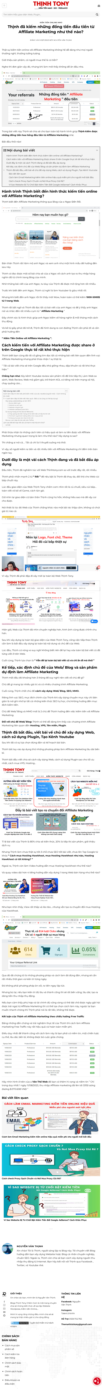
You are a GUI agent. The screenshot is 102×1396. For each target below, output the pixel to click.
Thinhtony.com (55, 470)
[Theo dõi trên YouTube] (4, 1312)
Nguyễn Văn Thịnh (62, 40)
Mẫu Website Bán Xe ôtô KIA (14, 1385)
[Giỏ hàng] (99, 5)
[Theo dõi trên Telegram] (4, 1315)
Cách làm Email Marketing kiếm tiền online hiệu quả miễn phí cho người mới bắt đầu (46, 1137)
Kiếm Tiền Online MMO (51, 22)
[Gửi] (97, 14)
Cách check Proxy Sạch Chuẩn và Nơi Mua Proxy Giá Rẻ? (31, 1178)
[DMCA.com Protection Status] (19, 1323)
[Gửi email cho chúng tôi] (4, 1309)
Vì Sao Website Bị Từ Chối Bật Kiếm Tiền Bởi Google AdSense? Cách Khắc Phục (45, 1220)
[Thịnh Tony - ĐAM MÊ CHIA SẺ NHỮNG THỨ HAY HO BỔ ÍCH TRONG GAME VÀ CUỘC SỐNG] (51, 5)
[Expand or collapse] (97, 150)
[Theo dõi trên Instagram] (4, 1305)
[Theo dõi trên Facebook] (4, 1302)
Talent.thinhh (68, 1313)
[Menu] (4, 5)
